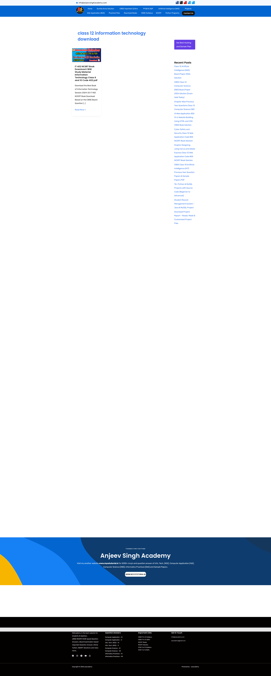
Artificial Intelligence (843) (168, 9)
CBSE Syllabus (147, 13)
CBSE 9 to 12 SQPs (144, 639)
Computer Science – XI (112, 648)
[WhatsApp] (90, 656)
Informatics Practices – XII (114, 656)
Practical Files (114, 13)
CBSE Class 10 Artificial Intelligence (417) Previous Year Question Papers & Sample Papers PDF (184, 172)
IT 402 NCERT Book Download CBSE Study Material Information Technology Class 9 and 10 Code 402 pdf (86, 73)
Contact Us (188, 13)
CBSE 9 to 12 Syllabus (145, 637)
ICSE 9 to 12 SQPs (143, 650)
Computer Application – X (113, 640)
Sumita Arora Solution (105, 9)
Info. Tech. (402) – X (112, 645)
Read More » (80, 109)
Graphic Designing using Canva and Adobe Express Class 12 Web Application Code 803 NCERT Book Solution (184, 152)
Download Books (130, 13)
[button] (106, 9)
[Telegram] (81, 656)
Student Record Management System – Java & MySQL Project (184, 204)
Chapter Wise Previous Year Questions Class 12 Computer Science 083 (184, 105)
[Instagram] (77, 656)
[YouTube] (86, 656)
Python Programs (172, 13)
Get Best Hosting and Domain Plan (183, 45)
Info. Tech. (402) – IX (112, 643)
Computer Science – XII (113, 651)
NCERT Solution (143, 645)
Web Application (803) (96, 13)
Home (90, 9)
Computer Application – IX (113, 637)
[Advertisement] (184, 268)
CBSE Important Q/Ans (129, 9)
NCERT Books (142, 642)
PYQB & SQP (148, 9)
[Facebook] (73, 656)
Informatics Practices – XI (113, 654)
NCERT (158, 13)
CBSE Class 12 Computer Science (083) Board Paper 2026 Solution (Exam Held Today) (183, 89)
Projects (188, 9)
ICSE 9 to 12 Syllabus (144, 647)
